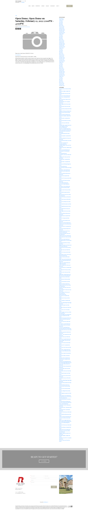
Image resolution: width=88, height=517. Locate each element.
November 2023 (62, 58)
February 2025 (61, 40)
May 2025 (61, 37)
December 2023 (62, 57)
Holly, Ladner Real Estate (63, 246)
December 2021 (61, 85)
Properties (38, 5)
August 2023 (61, 62)
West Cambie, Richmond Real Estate (65, 421)
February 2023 (61, 69)
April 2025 (61, 38)
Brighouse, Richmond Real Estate (64, 114)
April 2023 (61, 66)
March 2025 (61, 39)
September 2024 (62, 46)
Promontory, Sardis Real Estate (64, 327)
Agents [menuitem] (33, 5)
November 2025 (62, 30)
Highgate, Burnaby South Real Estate (65, 245)
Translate (22, 2)
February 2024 (61, 55)
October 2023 (61, 59)
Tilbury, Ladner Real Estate (63, 403)
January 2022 (61, 84)
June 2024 (61, 50)
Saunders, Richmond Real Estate (64, 357)
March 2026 (61, 25)
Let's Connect (44, 461)
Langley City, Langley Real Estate (64, 262)
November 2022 (62, 72)
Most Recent (61, 18)
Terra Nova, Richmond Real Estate (64, 401)
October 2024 (61, 45)
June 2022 (61, 78)
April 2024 (61, 52)
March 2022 (61, 82)
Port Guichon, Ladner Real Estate (64, 323)
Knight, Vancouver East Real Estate (65, 259)
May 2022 (61, 79)
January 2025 (61, 42)
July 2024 (61, 49)
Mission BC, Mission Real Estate (64, 283)
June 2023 (61, 64)
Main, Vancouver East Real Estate (64, 275)
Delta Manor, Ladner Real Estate (64, 169)
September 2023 (62, 60)
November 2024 (62, 44)
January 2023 (61, 70)
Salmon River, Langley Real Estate (64, 349)
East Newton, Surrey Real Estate (64, 186)
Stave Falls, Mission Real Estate (64, 384)
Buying (43, 5)
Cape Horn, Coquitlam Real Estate (64, 128)
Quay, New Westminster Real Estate (65, 328)
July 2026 (60, 20)
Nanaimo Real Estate (62, 294)
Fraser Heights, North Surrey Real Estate (24, 26)
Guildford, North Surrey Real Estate (65, 235)
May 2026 (61, 23)
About (57, 5)
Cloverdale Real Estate (63, 153)
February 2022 (61, 83)
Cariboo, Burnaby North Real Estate (65, 129)
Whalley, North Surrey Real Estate (64, 429)
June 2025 (61, 36)
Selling (47, 5)
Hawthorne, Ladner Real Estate (64, 239)
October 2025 (61, 31)
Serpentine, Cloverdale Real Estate (65, 361)
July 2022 (60, 77)
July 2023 (60, 63)
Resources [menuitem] (52, 5)
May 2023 (61, 65)
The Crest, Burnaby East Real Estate (65, 402)
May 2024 (61, 51)
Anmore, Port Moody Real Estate (64, 95)
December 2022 (62, 71)
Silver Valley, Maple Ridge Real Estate (65, 362)
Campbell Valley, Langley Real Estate (65, 125)
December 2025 (62, 29)
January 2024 (61, 56)
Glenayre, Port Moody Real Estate (65, 222)
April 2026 (61, 24)
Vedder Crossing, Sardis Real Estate (65, 416)
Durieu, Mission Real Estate (63, 182)
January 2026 (61, 28)
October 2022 (61, 73)
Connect (69, 5)
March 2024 (61, 53)
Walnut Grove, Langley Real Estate (65, 420)
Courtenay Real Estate (63, 166)
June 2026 (61, 22)
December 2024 (62, 43)
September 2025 (62, 32)
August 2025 (61, 33)
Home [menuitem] (30, 5)
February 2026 (61, 26)
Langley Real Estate (62, 263)
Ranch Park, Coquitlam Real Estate (65, 339)
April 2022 (61, 80)
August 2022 (61, 76)
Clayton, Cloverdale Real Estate (64, 149)
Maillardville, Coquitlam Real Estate (65, 274)
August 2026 (61, 19)
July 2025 (60, 35)
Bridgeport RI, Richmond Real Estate (65, 111)
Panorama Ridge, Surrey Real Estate (65, 314)
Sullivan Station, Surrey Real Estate (65, 395)
